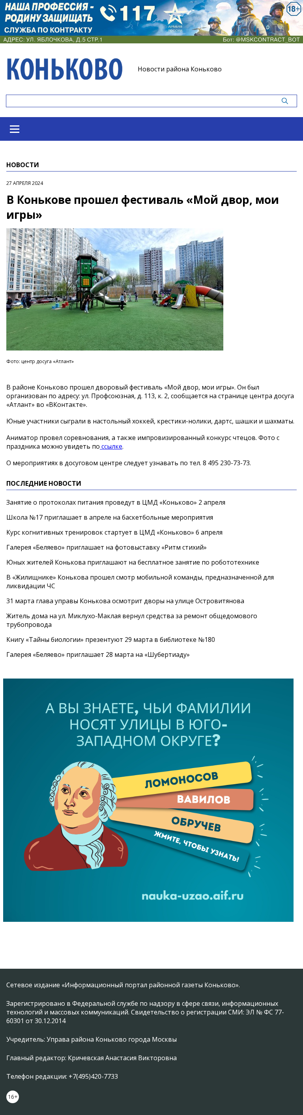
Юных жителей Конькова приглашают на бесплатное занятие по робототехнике (132, 562)
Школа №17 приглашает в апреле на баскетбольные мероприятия (109, 517)
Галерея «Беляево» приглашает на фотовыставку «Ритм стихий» (106, 547)
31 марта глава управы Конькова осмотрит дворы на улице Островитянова (125, 601)
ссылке (111, 446)
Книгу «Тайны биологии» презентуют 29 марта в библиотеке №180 (110, 639)
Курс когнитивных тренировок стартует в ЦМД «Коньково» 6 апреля (114, 532)
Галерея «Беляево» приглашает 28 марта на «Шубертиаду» (98, 654)
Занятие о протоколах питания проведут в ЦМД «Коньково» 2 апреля (115, 502)
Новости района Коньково (180, 69)
